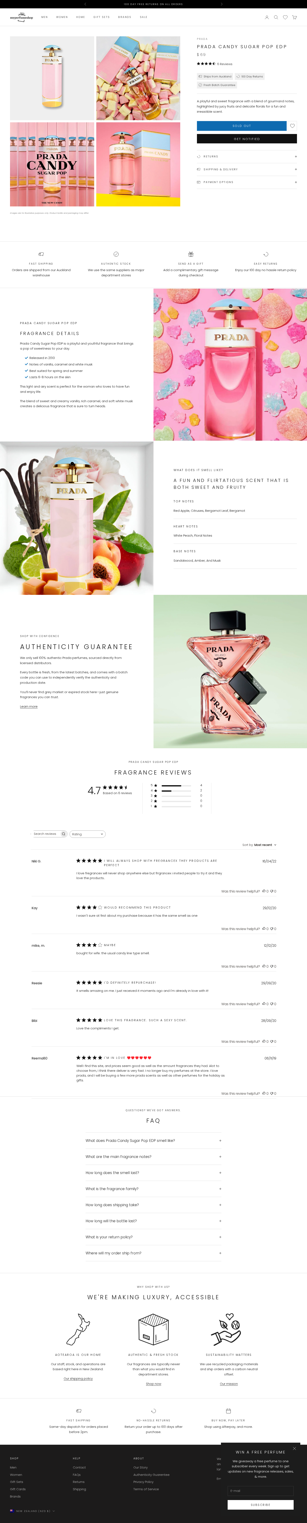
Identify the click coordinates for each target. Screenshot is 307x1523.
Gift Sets (102, 17)
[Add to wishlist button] (292, 126)
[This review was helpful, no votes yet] (264, 891)
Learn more (29, 706)
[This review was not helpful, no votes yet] (271, 891)
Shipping (79, 1489)
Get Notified (247, 139)
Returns (79, 1482)
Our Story (140, 1467)
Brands (124, 17)
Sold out (242, 126)
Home (80, 17)
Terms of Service (146, 1489)
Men (44, 17)
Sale (144, 17)
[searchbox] (45, 834)
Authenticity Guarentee (151, 1474)
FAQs (77, 1474)
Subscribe (261, 1505)
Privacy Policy (143, 1482)
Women (62, 17)
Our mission (229, 1383)
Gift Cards (18, 1489)
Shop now (153, 1383)
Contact (79, 1467)
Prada (202, 39)
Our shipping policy (78, 1378)
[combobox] (88, 834)
